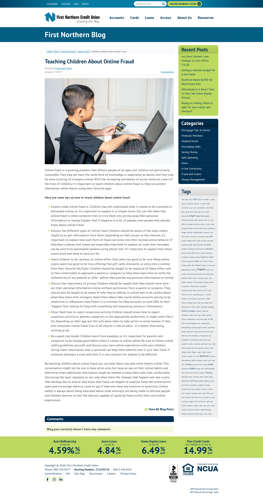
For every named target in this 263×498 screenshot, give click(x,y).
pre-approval (203, 336)
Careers (112, 473)
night (199, 315)
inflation (184, 299)
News (184, 163)
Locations (52, 3)
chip (195, 228)
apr (191, 208)
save (209, 360)
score (202, 369)
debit (191, 245)
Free (211, 270)
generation (199, 274)
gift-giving (209, 274)
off (208, 319)
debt (194, 245)
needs (191, 315)
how (203, 290)
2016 (186, 200)
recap (188, 348)
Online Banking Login (183, 3)
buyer (196, 220)
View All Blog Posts (161, 409)
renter (189, 352)
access (213, 200)
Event (211, 257)
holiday (200, 282)
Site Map (79, 473)
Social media (208, 377)
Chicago (184, 228)
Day (211, 241)
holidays (206, 282)
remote (183, 352)
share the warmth (192, 373)
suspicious (194, 393)
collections (211, 228)
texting (188, 397)
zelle (209, 414)
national (205, 311)
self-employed (209, 369)
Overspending (185, 327)
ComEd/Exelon (53, 473)
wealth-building (205, 410)
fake (197, 261)
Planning (184, 336)
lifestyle (190, 303)
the (192, 397)
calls (205, 220)
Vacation (189, 406)
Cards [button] (134, 17)
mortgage (191, 311)
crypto (183, 241)
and (208, 204)
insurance (200, 299)
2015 (182, 200)
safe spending (186, 360)
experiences (190, 261)
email (203, 253)
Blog (56, 51)
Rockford (204, 356)
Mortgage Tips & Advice (195, 130)
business (190, 220)
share (183, 373)
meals (193, 307)
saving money (197, 365)
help (210, 278)
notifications (191, 319)
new (195, 315)
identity (184, 295)
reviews (183, 356)
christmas (200, 228)
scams (192, 368)
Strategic (193, 385)
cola (206, 228)
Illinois (190, 295)
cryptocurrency (191, 241)
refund (207, 348)
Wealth (197, 410)
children (190, 228)
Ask (164, 4)
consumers (194, 237)
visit (204, 406)
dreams (183, 253)
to (209, 397)
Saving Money (189, 152)
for (196, 270)
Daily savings (201, 241)
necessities (185, 315)
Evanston (204, 257)
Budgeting (199, 216)
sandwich (199, 360)
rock (197, 356)
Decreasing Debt (191, 146)
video (200, 406)
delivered (200, 245)
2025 (200, 199)
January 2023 (84, 51)
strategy (207, 385)
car (209, 220)
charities (197, 224)
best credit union (199, 212)
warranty (191, 410)
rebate (183, 348)
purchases (204, 344)
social (202, 377)
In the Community (191, 168)
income (208, 295)
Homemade (194, 286)
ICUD (209, 290)
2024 (195, 199)
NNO (203, 315)
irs (205, 299)
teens (204, 393)
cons (211, 232)
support (187, 393)
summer (204, 389)
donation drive (200, 249)
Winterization (199, 414)
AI (201, 204)
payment (190, 332)
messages (211, 307)
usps (211, 402)
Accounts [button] (116, 17)
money (184, 311)
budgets (206, 216)
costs (206, 237)
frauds (207, 270)
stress (192, 389)
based (187, 212)
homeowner (203, 286)
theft (196, 397)
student (197, 389)
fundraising (190, 274)
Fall (201, 261)
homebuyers (185, 286)
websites (184, 414)
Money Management (193, 179)
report (199, 352)
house (199, 290)
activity (196, 204)
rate (209, 344)
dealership (184, 245)
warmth (184, 410)
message (204, 307)
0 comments (167, 71)
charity (202, 224)
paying (183, 332)
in (204, 295)
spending (193, 381)
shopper (201, 373)
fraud (201, 269)
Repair (194, 352)
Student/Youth (189, 141)
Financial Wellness (192, 135)
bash (191, 212)
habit (190, 278)
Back (211, 208)
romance (212, 356)
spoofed (200, 381)
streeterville (185, 389)
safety (193, 360)
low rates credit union (205, 303)
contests (201, 237)
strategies (200, 385)
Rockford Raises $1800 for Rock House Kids (197, 82)
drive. (198, 253)
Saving (188, 364)
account (184, 204)
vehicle (195, 406)
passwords (211, 327)
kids (208, 299)
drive (193, 253)
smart (190, 377)
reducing (201, 348)
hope (194, 290)
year (205, 414)
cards (183, 224)
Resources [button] (206, 17)
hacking (200, 278)
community (197, 232)
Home (50, 51)
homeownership (186, 290)
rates (213, 344)
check (212, 224)
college (183, 232)
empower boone (194, 257)
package (194, 327)
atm (194, 208)
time (200, 397)
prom (205, 340)
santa (205, 360)
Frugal (183, 274)
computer (206, 232)
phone (207, 332)
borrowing (184, 216)
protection (184, 344)
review (209, 352)
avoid (207, 208)
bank (183, 212)
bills (207, 212)
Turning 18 (201, 402)
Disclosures (96, 473)
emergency (209, 253)
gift (204, 274)
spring (212, 381)
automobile (201, 208)
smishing (196, 377)
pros (209, 340)
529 (203, 200)
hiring (195, 282)
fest (193, 265)
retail (204, 352)
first (192, 270)
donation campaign (188, 249)
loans (195, 303)
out (199, 323)
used (207, 402)
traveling (184, 402)
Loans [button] (149, 17)
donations (209, 249)
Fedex (189, 265)
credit (211, 236)
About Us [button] (184, 17)
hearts (206, 278)
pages (199, 327)
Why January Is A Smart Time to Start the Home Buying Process (197, 93)
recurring (194, 348)
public (191, 344)
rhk (194, 356)
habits (195, 278)
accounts (190, 204)
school (198, 369)
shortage (184, 377)
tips (206, 397)
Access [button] (165, 17)
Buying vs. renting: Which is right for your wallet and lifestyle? (197, 107)
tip (203, 397)
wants (213, 406)
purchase (197, 344)
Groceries (184, 278)
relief (211, 348)
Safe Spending (189, 157)
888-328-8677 (61, 469)
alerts (204, 204)
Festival (198, 265)
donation (207, 245)
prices (201, 340)
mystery (198, 311)
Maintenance (185, 307)
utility (183, 406)
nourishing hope (201, 319)
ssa (182, 385)
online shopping (191, 323)
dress (189, 253)
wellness (190, 414)
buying (201, 220)
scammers (184, 369)
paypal (196, 332)
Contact (65, 3)
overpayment (205, 323)
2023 (190, 200)
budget (192, 216)
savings (204, 365)
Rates (85, 3)
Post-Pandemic (193, 336)
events (183, 261)
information (192, 299)
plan (211, 332)
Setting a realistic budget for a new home (198, 72)
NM (68, 473)
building (184, 220)
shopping (208, 373)
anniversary (185, 208)
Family (205, 261)
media (198, 307)
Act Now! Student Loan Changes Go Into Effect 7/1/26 (195, 60)
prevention (194, 340)
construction (185, 237)
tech (200, 393)
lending (183, 303)
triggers (191, 402)
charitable (189, 224)
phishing (202, 332)
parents (204, 327)
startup (186, 385)
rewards (190, 356)
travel (213, 397)
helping (189, 282)
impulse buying (198, 295)
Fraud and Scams (68, 51)
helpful (183, 282)
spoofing (206, 381)
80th (206, 200)
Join (76, 3)
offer (211, 319)
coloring (189, 232)
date (208, 241)
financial (204, 265)
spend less (185, 381)
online (183, 323)
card (212, 220)
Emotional (185, 257)
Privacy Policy (128, 473)
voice (208, 406)
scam (210, 364)
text (208, 393)
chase (208, 224)
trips (195, 402)
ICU (206, 290)
